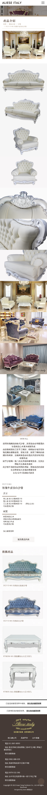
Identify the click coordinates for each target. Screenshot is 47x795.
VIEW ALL (24, 438)
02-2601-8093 (14, 743)
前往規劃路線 (10, 753)
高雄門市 (24, 738)
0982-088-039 (14, 759)
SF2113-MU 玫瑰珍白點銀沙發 (15, 585)
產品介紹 (12, 24)
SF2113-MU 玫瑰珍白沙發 (13, 621)
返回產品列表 (23, 539)
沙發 (19, 24)
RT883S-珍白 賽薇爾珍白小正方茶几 (17, 692)
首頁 (4, 24)
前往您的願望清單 (34, 703)
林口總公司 (12, 738)
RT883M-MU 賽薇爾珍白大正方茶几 (17, 656)
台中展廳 (35, 738)
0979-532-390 (14, 772)
